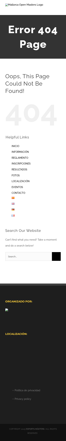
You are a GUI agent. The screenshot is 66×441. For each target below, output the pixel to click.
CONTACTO (18, 193)
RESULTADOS (19, 169)
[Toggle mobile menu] (59, 10)
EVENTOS (17, 187)
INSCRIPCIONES (21, 163)
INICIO (15, 146)
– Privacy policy (21, 398)
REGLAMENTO (20, 157)
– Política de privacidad (26, 390)
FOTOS (16, 175)
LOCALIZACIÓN (21, 181)
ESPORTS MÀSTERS (35, 429)
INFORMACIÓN (20, 151)
